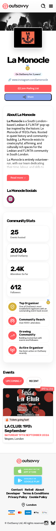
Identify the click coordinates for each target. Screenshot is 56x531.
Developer (13, 493)
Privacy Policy (17, 497)
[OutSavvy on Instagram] (46, 523)
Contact (17, 489)
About (39, 489)
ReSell (29, 489)
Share (30, 96)
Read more (17, 177)
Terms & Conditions (35, 493)
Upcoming (13, 381)
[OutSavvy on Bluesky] (53, 523)
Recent (34, 381)
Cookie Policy (38, 497)
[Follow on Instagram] (10, 199)
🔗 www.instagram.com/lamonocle (28, 79)
